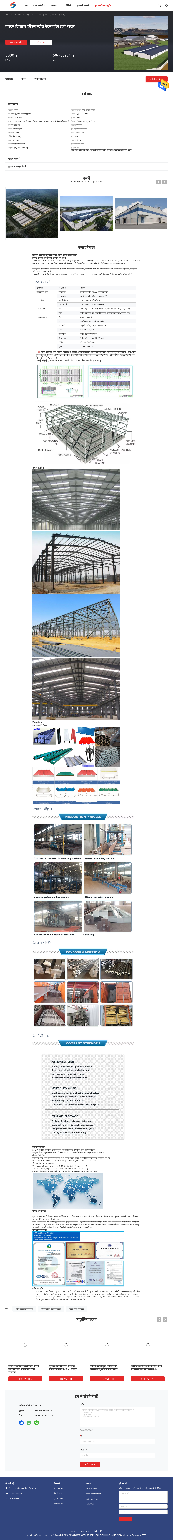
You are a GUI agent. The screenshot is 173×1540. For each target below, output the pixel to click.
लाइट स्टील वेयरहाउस (76, 1309)
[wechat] (36, 1422)
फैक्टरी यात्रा (58, 1493)
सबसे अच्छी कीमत (16, 42)
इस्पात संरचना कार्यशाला (93, 1494)
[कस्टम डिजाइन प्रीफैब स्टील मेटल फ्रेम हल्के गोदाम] (141, 43)
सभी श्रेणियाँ (90, 1504)
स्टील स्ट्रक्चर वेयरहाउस (24, 1309)
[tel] (44, 1422)
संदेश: (83, 1404)
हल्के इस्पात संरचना (92, 1499)
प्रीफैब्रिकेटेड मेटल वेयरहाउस (51, 1309)
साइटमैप (73, 1531)
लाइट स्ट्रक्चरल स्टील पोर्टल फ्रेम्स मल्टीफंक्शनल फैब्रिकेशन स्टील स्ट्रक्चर (23, 1369)
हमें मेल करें (41, 42)
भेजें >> (125, 1519)
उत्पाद (12, 15)
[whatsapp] (28, 1422)
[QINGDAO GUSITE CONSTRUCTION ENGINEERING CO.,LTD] (13, 5)
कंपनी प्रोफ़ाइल (58, 1488)
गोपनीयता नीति (98, 1531)
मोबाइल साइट (85, 1531)
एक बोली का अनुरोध (156, 78)
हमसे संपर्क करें (58, 1504)
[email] (21, 1422)
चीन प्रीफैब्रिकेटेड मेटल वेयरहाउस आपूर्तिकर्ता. (41, 1535)
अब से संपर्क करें (90, 1464)
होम (6, 15)
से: (82, 1436)
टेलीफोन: (84, 1450)
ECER (144, 1535)
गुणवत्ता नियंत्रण (58, 1498)
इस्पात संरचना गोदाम (23, 15)
